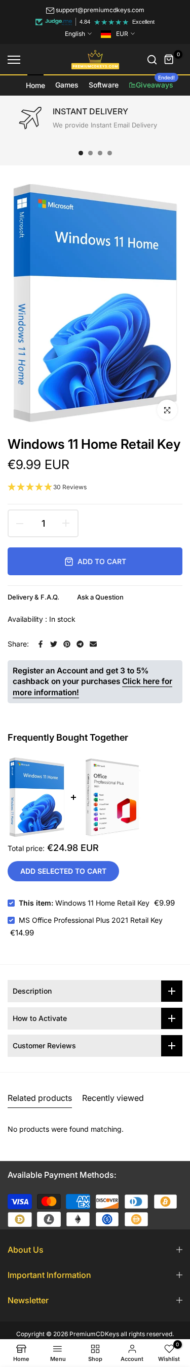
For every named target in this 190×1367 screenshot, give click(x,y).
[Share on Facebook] (40, 644)
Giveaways (155, 82)
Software (104, 84)
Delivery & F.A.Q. (33, 597)
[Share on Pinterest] (67, 644)
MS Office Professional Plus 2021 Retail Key (91, 920)
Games (67, 84)
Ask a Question (100, 597)
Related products (40, 1098)
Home (35, 85)
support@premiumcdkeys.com (100, 10)
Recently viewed (113, 1098)
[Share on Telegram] (80, 644)
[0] (169, 59)
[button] (95, 487)
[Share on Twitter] (54, 644)
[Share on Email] (93, 644)
